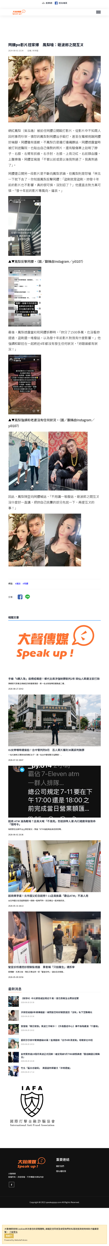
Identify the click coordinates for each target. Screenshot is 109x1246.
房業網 (48, 3)
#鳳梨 (18, 583)
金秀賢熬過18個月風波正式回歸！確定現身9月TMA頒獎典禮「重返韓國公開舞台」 (60, 1055)
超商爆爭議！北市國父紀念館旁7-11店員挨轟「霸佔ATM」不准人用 (48, 896)
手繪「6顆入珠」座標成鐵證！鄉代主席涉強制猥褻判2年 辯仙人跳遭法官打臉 (54, 679)
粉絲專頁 (62, 3)
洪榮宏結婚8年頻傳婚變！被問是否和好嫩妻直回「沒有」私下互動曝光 (56, 1012)
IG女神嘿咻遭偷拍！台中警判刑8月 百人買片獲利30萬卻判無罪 (46, 750)
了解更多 (13, 1232)
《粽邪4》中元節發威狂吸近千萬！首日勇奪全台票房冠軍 (50, 998)
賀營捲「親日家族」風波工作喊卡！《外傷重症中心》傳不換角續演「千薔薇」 (60, 1026)
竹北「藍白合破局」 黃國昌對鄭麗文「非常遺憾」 (46, 1067)
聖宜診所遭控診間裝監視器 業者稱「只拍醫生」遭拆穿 (41, 967)
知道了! (9, 1235)
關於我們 (60, 1166)
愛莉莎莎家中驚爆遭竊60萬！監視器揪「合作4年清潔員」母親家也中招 (57, 1040)
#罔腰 (25, 583)
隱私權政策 (61, 1171)
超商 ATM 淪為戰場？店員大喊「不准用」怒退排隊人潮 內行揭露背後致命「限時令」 (52, 822)
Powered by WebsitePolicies (15, 1240)
